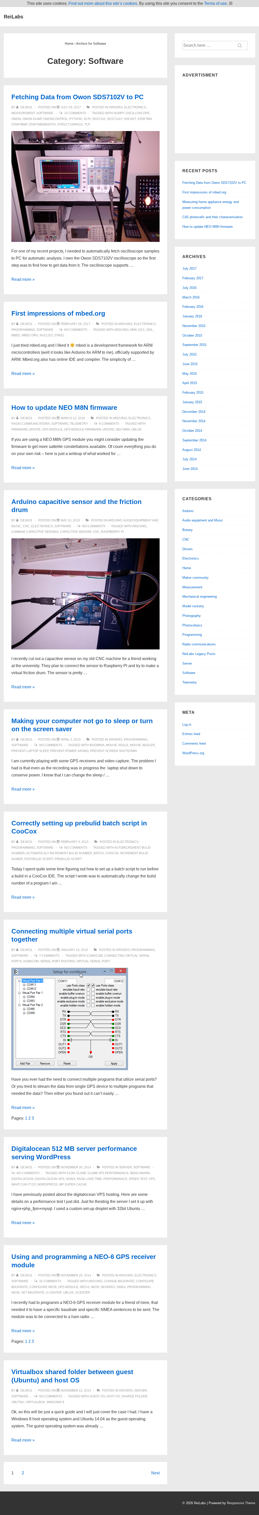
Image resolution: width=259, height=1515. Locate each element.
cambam (18, 532)
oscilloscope (137, 113)
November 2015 (193, 326)
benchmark (140, 1173)
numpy (119, 113)
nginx (70, 1179)
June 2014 (190, 469)
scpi (87, 119)
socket (130, 119)
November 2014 (193, 421)
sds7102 (98, 119)
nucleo (46, 335)
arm (133, 330)
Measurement (23, 113)
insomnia (97, 745)
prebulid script (68, 859)
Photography (191, 616)
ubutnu (17, 1402)
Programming (23, 330)
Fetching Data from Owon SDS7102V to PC (77, 97)
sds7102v (114, 119)
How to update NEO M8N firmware (64, 407)
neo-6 (84, 1287)
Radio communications (30, 423)
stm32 (59, 335)
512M (71, 1173)
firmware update (26, 429)
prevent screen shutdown (113, 751)
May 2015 (189, 373)
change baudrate (119, 1281)
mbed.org (30, 335)
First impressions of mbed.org (58, 313)
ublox (136, 429)
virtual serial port (93, 961)
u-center (54, 1292)
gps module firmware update (89, 429)
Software (44, 113)
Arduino (125, 324)
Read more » (23, 279)
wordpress (47, 1184)
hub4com (31, 961)
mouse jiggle (117, 745)
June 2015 (190, 364)
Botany (187, 530)
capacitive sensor (75, 532)
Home (186, 568)
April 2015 (189, 383)
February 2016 (192, 307)
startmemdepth (42, 124)
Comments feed (194, 743)
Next (155, 1473)
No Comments (75, 330)
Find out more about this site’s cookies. (103, 3)
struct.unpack (70, 124)
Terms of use (215, 3)
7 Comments (49, 955)
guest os (97, 1396)
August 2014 (191, 450)
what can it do (23, 1184)
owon (16, 119)
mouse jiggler (142, 745)
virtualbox (35, 1402)
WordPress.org (193, 753)
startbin (144, 119)
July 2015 (189, 354)
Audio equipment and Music (202, 520)
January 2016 (192, 316)
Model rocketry (193, 606)
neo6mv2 (108, 1287)
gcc (141, 330)
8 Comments (109, 423)
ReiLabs (13, 16)
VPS (152, 1179)
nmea (121, 1287)
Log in (186, 724)
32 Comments (50, 1281)
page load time (89, 1179)
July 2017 (189, 268)
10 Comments (75, 113)
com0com (95, 955)
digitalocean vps (49, 1179)
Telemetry (79, 423)
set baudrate (32, 1292)
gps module (52, 429)
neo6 (95, 1287)
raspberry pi (112, 532)
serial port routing (57, 961)
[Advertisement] (215, 114)
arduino (121, 330)
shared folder (134, 1396)
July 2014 (189, 459)
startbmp (19, 124)
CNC (26, 526)
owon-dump (32, 119)
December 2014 (193, 412)
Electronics (135, 107)
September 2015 (194, 345)
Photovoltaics (192, 625)
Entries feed (191, 734)
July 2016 (189, 288)
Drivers (116, 107)
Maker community (195, 577)
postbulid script (38, 859)
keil (149, 330)
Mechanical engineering (199, 596)
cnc (96, 532)
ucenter (82, 1292)
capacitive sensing (42, 532)
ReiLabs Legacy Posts (198, 654)
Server (125, 1167)
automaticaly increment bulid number (59, 853)
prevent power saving (69, 751)
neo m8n (123, 429)
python (75, 119)
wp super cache (73, 1184)
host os (113, 1396)
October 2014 (192, 431)
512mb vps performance (108, 1173)
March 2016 (191, 297)
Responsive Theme (241, 1503)
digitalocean (22, 1179)
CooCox (112, 853)
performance (115, 1179)
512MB (81, 1173)
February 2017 (192, 278)
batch (99, 853)
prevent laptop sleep (30, 751)
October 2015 (192, 335)
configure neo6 (43, 1287)
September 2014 (194, 440)
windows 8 (55, 1402)
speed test (138, 1179)
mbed (15, 335)
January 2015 (192, 402)
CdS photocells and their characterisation (212, 217)
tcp (87, 124)
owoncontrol (55, 119)
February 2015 (192, 392)
